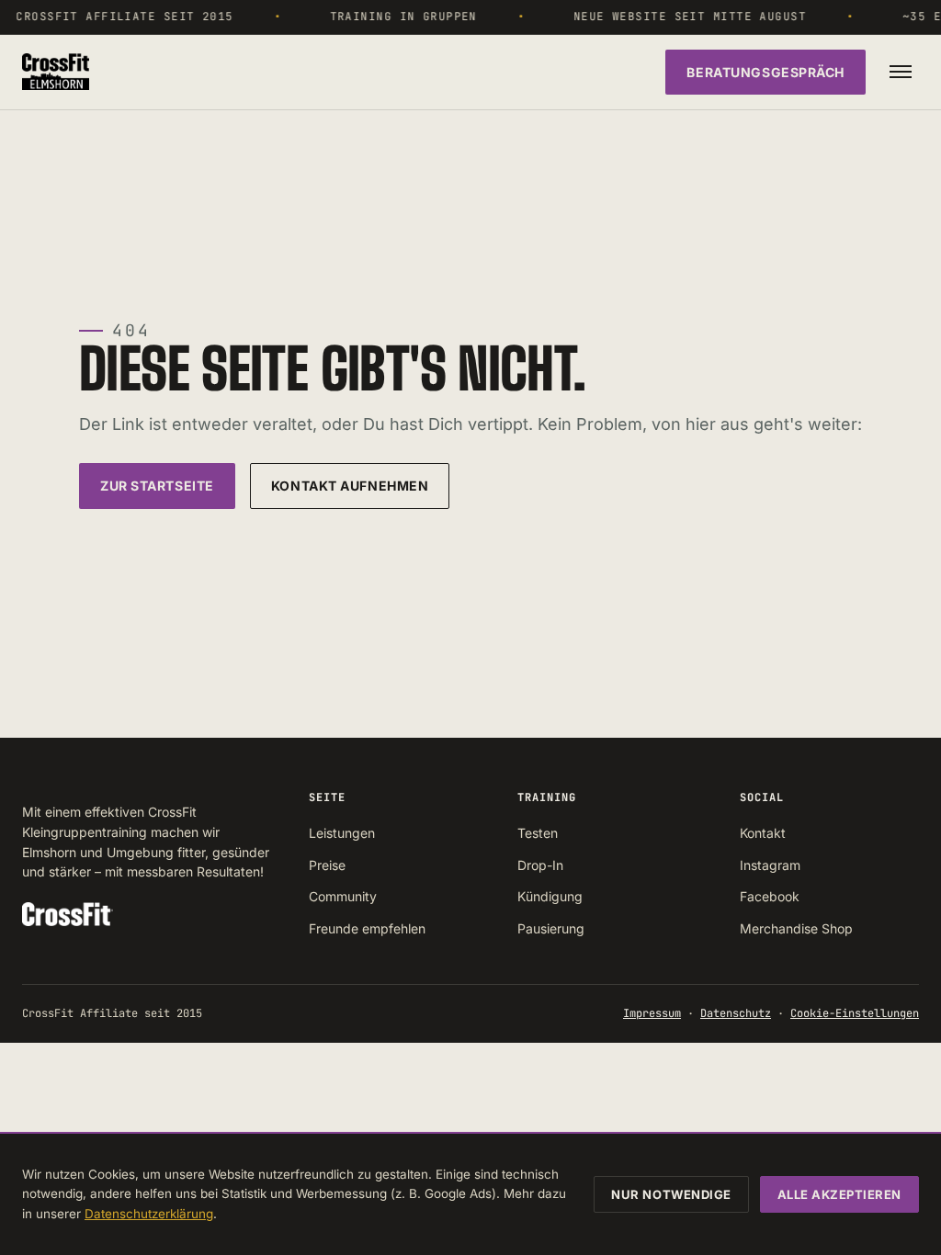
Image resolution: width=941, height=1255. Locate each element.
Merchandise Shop (796, 928)
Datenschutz (735, 1013)
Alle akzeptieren (839, 1194)
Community (343, 896)
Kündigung (550, 896)
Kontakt (763, 833)
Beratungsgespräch (765, 72)
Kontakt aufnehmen (350, 485)
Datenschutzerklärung (149, 1213)
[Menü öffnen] (900, 71)
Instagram (770, 865)
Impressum (652, 1013)
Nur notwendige (671, 1194)
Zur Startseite (157, 485)
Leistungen (342, 833)
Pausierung (550, 928)
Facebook (769, 896)
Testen (537, 833)
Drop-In (540, 865)
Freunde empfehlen (367, 928)
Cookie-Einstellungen (854, 1013)
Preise (327, 865)
